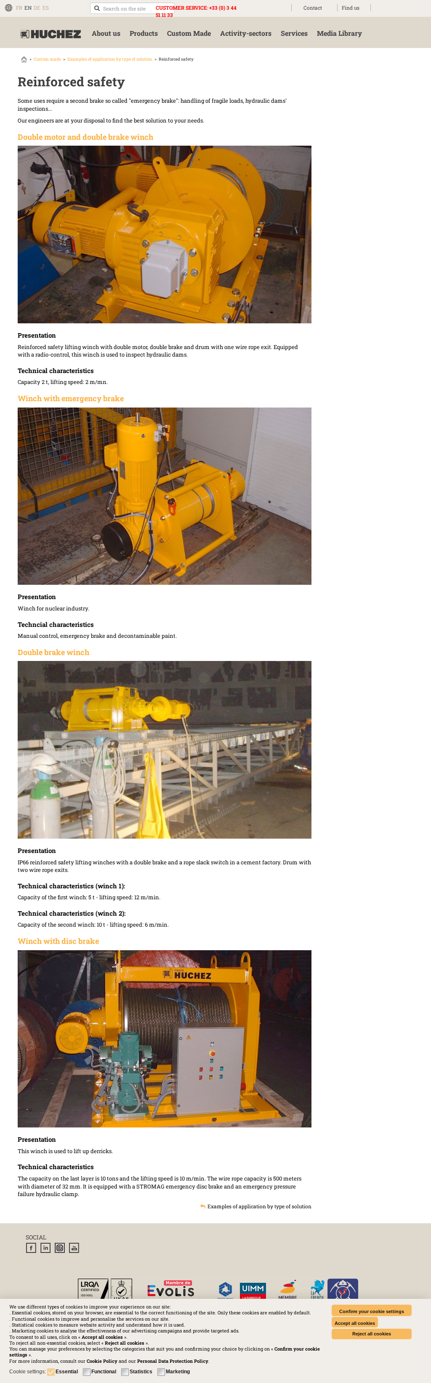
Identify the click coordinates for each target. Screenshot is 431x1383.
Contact (312, 7)
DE (37, 7)
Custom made (47, 59)
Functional (103, 1371)
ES (46, 7)
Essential (67, 1371)
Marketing (178, 1371)
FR (19, 7)
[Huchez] (51, 34)
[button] (172, 1361)
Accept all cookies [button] (355, 1323)
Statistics (141, 1371)
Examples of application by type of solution (109, 59)
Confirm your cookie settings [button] (371, 1311)
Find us (350, 7)
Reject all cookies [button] (371, 1333)
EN (28, 7)
